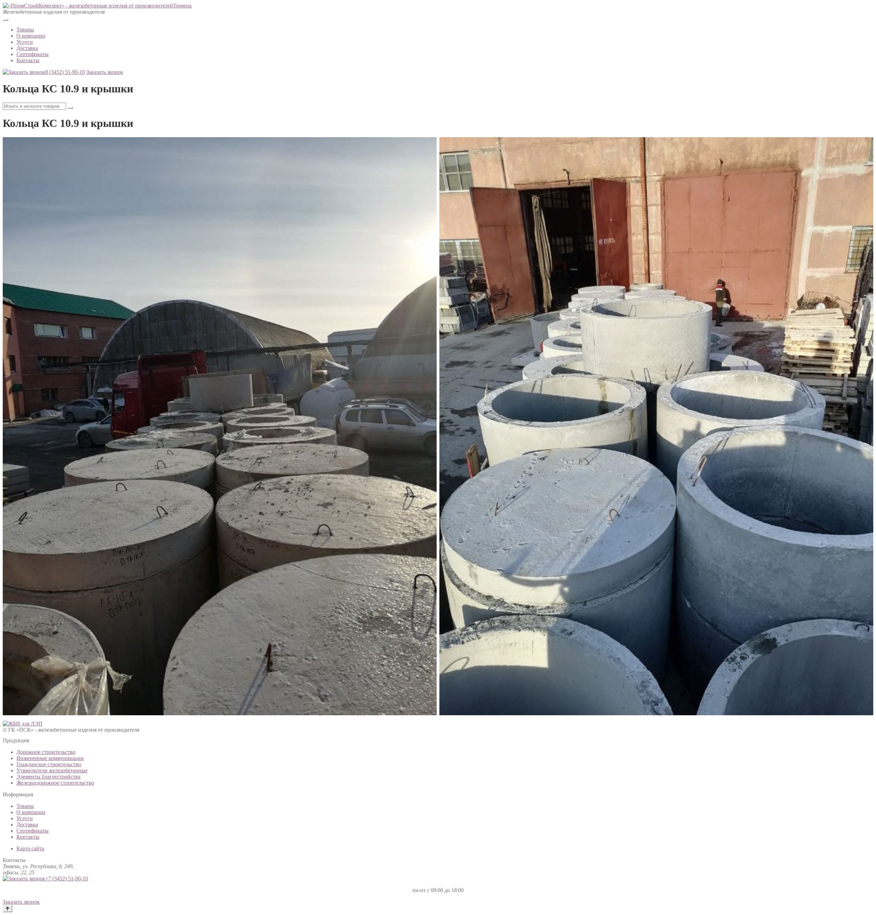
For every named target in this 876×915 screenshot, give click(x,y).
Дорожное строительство (45, 752)
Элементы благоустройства (48, 777)
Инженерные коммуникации (50, 758)
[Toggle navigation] (5, 20)
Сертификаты (32, 54)
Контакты (27, 60)
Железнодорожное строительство (55, 783)
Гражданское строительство (48, 764)
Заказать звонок (104, 72)
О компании (30, 36)
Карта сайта (30, 848)
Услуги (24, 42)
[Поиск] (70, 108)
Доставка (27, 48)
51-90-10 (65, 72)
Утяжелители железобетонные (52, 770)
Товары (25, 29)
